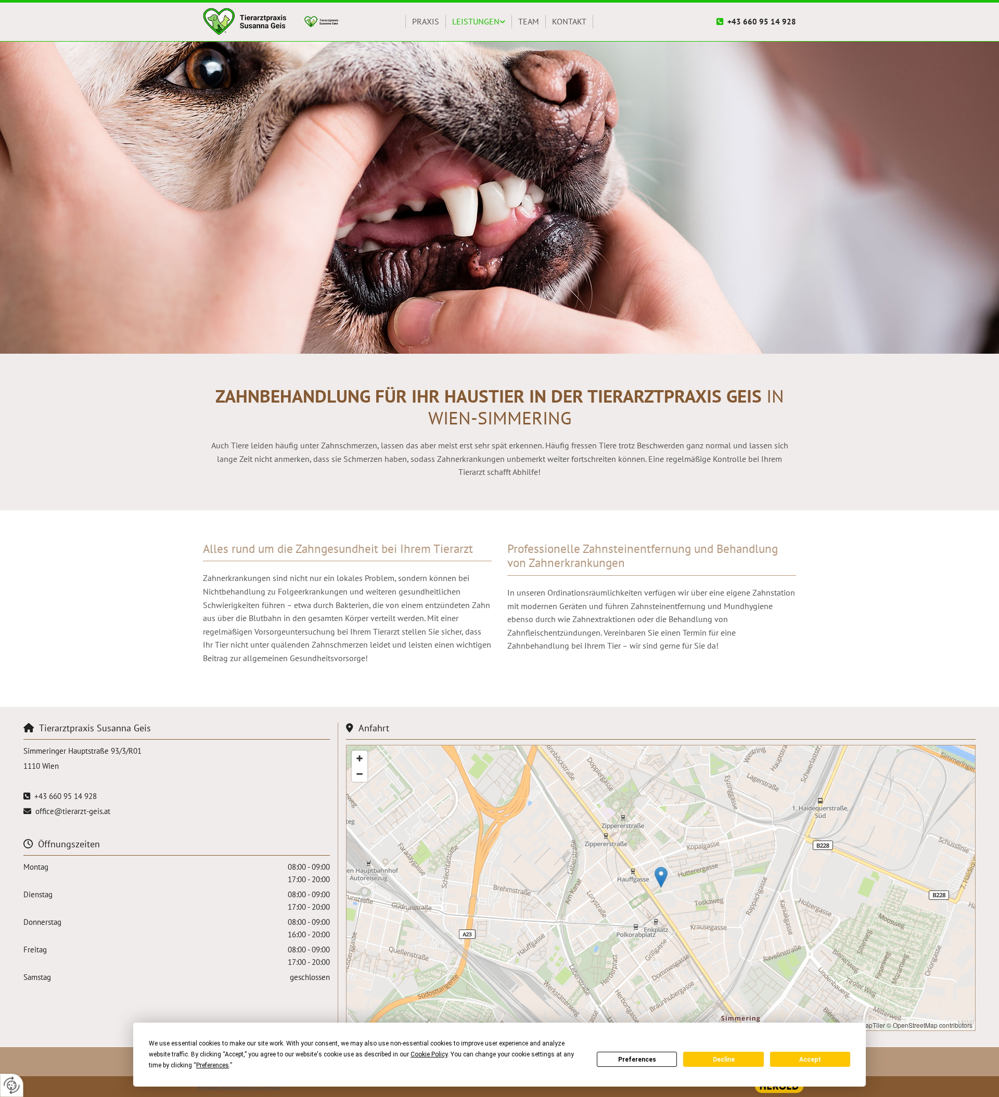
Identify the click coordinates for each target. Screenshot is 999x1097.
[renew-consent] (11, 1085)
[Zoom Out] (359, 774)
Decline (724, 1059)
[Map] (661, 887)
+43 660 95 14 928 (761, 22)
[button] (661, 877)
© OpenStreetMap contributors (929, 1025)
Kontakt (569, 21)
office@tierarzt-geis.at (72, 811)
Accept (810, 1059)
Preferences (637, 1059)
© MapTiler (869, 1025)
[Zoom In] (359, 758)
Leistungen (475, 21)
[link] (479, 22)
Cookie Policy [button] (429, 1054)
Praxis (425, 21)
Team (528, 21)
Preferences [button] (212, 1065)
